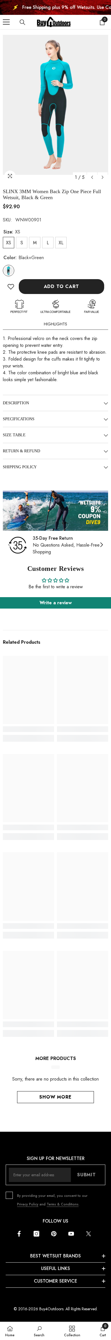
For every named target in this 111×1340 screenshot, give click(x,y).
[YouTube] (71, 1233)
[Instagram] (36, 1233)
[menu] (6, 22)
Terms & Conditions (63, 1204)
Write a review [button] (56, 602)
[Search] (22, 22)
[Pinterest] (53, 1233)
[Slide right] (101, 545)
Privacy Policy (27, 1204)
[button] (92, 177)
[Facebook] (19, 1233)
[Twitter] (88, 1233)
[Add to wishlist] (11, 286)
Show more (55, 1097)
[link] (55, 511)
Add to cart (61, 286)
